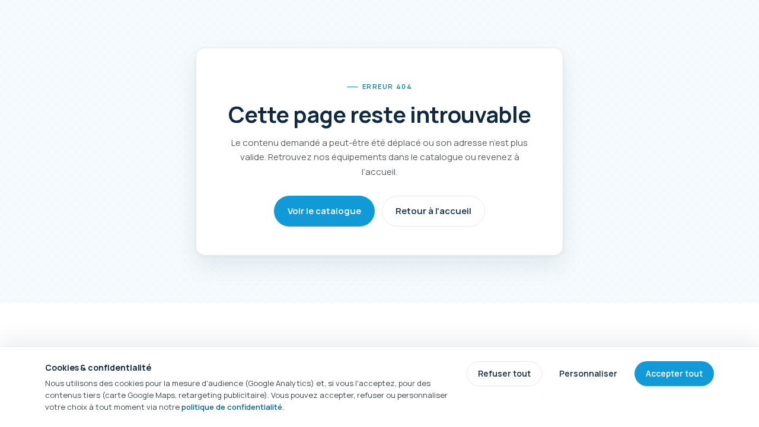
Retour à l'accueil (433, 211)
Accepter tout (674, 373)
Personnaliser (588, 373)
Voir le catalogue (324, 211)
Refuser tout (504, 373)
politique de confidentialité (231, 406)
